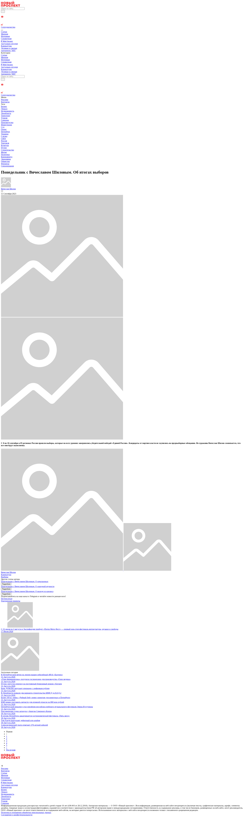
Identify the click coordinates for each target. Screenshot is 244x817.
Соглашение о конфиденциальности (16, 815)
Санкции (5, 120)
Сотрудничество (8, 27)
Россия (4, 141)
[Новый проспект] (10, 6)
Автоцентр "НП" (8, 50)
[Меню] (2, 30)
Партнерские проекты (10, 601)
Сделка (4, 136)
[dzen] (122, 19)
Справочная (6, 39)
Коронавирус (6, 157)
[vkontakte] (122, 22)
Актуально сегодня (9, 44)
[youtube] (122, 17)
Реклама (4, 100)
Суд (2, 127)
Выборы (4, 577)
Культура (5, 145)
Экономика (6, 159)
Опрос (4, 129)
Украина (4, 134)
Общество (5, 161)
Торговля (5, 143)
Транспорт (5, 116)
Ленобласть (6, 113)
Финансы (5, 164)
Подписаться (6, 599)
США (3, 138)
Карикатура (6, 575)
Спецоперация (7, 166)
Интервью (5, 36)
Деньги (4, 109)
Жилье (4, 152)
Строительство (7, 150)
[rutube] (122, 25)
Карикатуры (6, 46)
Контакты (5, 102)
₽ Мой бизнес (7, 41)
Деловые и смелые (9, 48)
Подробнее (6, 584)
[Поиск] (3, 11)
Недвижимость (7, 111)
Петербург (5, 132)
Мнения (4, 34)
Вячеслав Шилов (8, 572)
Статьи (4, 32)
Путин (4, 148)
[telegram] (122, 14)
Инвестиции (6, 125)
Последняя (10, 750)
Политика (5, 154)
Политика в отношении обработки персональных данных (26, 812)
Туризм (4, 118)
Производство (7, 122)
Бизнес (4, 106)
